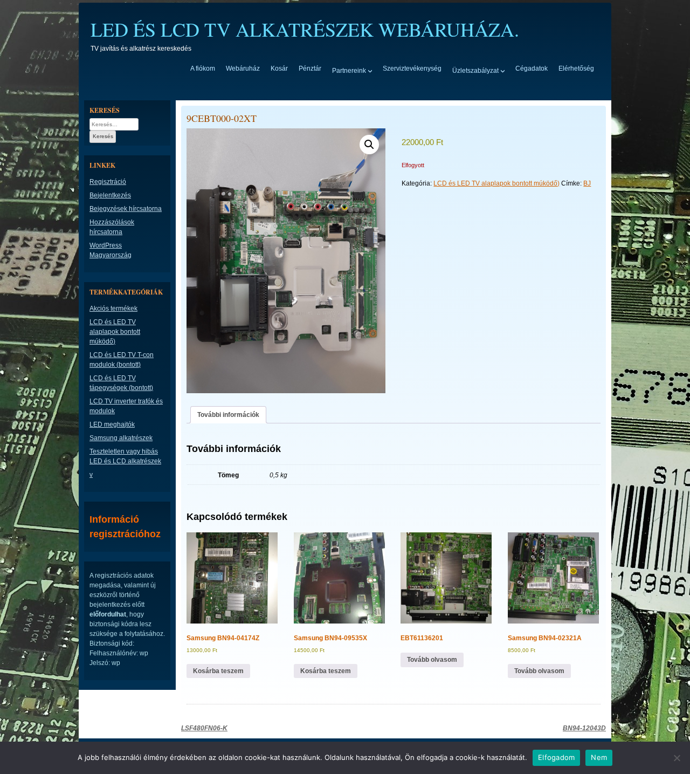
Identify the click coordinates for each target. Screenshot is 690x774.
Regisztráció (107, 182)
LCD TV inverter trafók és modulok (126, 406)
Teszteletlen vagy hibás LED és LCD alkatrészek (125, 456)
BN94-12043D (584, 728)
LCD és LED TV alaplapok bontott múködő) (496, 183)
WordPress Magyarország (110, 250)
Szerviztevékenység (412, 68)
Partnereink (349, 70)
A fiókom (202, 68)
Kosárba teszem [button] (218, 671)
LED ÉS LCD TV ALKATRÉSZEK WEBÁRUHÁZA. (305, 29)
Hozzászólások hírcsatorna (111, 227)
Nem (599, 757)
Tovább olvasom (432, 659)
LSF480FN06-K (204, 728)
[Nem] (676, 757)
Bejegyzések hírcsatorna (125, 209)
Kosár (279, 68)
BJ (587, 183)
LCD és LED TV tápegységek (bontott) (121, 383)
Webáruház (243, 68)
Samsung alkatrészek (121, 438)
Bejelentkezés (110, 195)
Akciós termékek (113, 308)
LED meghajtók (112, 424)
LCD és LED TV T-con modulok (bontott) (121, 359)
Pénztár (310, 68)
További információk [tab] (228, 415)
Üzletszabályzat (475, 70)
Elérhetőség (576, 68)
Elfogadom (556, 757)
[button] (369, 144)
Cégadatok (531, 68)
